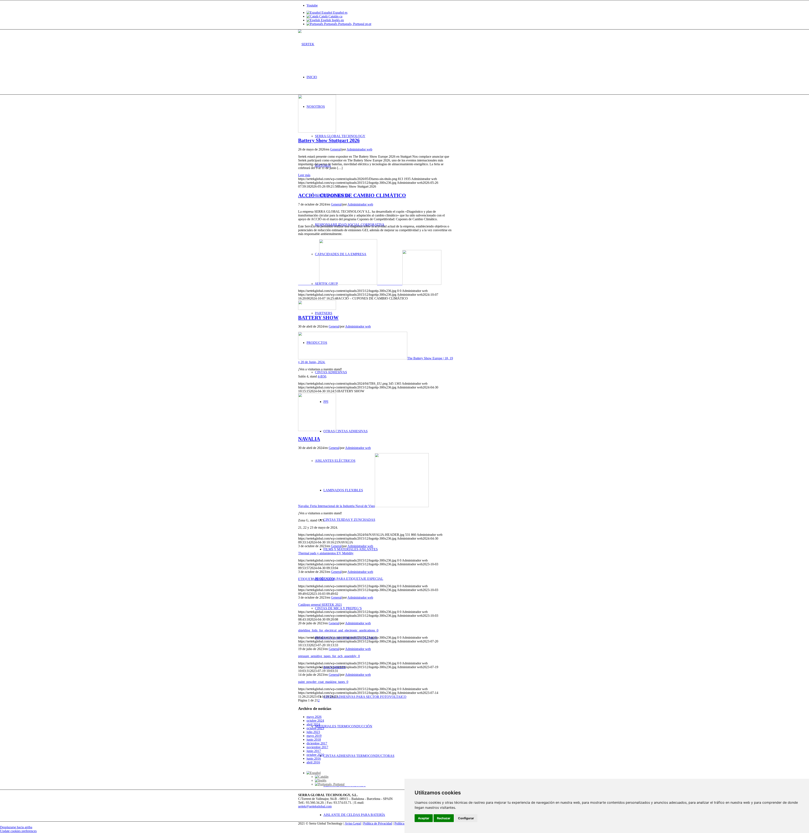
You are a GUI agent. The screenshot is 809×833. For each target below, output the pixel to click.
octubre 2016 (315, 754)
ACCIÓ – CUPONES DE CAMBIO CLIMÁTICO (352, 195)
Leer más (304, 175)
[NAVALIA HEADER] (317, 430)
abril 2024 (313, 724)
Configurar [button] (466, 818)
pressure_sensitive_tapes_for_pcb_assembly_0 (329, 656)
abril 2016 (313, 762)
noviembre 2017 (317, 747)
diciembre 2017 (317, 743)
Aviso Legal (353, 823)
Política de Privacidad (377, 823)
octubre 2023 (315, 728)
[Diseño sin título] (317, 131)
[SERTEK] (306, 44)
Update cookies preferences (18, 831)
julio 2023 (313, 732)
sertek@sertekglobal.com (315, 806)
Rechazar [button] (443, 818)
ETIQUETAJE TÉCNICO (316, 579)
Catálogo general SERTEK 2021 (320, 604)
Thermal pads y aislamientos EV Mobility (326, 553)
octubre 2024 (315, 720)
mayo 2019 (314, 736)
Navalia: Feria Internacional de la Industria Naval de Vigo (336, 506)
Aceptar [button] (423, 818)
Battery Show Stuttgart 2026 (329, 140)
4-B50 (322, 376)
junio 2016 (314, 758)
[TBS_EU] (317, 308)
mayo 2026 (314, 717)
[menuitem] (409, 77)
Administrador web (359, 149)
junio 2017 (314, 751)
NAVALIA (309, 439)
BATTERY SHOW (318, 317)
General (335, 149)
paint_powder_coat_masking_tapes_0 (323, 682)
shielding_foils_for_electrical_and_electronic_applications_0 (338, 630)
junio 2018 (314, 739)
